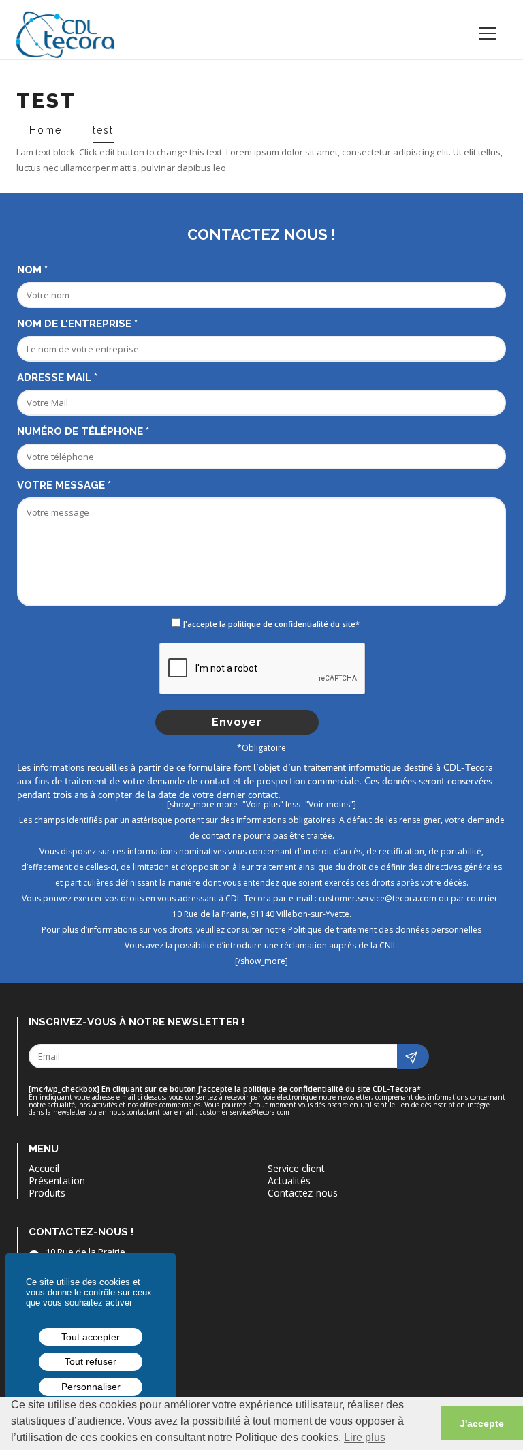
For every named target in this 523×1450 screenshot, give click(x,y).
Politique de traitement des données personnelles (384, 930)
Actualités (289, 1181)
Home (43, 130)
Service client (296, 1168)
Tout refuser (90, 1361)
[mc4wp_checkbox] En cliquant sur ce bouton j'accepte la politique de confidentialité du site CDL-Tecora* (225, 1089)
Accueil (44, 1168)
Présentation (57, 1181)
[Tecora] (70, 29)
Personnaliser (91, 1386)
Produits (47, 1193)
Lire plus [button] (364, 1437)
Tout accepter (90, 1336)
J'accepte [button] (482, 1423)
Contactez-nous (303, 1193)
